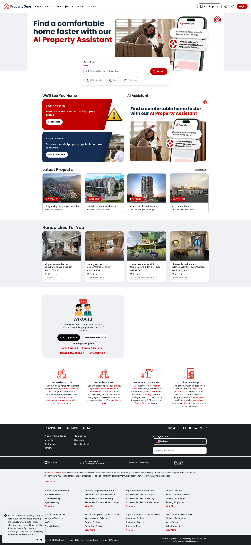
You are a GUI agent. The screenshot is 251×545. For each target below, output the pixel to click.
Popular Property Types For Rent (143, 514)
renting (175, 403)
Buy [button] (37, 6)
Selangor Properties (175, 498)
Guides (182, 400)
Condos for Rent (133, 522)
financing (188, 403)
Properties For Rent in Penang (140, 498)
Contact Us (80, 436)
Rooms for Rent (133, 526)
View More (200, 169)
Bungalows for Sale (94, 526)
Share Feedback (81, 444)
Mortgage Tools (52, 518)
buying (192, 400)
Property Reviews (52, 494)
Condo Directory (143, 403)
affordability (145, 394)
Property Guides (52, 526)
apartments (51, 400)
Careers (48, 448)
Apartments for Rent (135, 518)
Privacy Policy (36, 525)
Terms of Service (75, 540)
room (107, 391)
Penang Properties (175, 502)
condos (54, 397)
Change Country (162, 436)
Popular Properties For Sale (99, 490)
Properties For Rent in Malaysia (140, 494)
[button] (95, 337)
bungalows (63, 400)
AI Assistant (168, 130)
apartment (95, 388)
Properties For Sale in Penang (99, 498)
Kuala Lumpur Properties (178, 494)
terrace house (95, 391)
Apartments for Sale (94, 518)
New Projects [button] (64, 6)
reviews (154, 391)
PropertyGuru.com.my (54, 472)
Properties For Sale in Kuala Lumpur (102, 502)
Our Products (50, 444)
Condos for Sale (93, 522)
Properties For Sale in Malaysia (100, 494)
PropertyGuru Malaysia (56, 490)
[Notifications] (233, 6)
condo (117, 386)
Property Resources (54, 514)
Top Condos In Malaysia (179, 514)
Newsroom (79, 440)
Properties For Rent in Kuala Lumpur (143, 502)
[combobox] (119, 71)
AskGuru (48, 522)
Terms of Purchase (110, 540)
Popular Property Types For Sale (102, 514)
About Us (48, 440)
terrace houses (66, 397)
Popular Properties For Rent (140, 490)
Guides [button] (81, 6)
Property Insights (196, 397)
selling (200, 400)
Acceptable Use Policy (54, 540)
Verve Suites (172, 522)
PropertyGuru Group (55, 436)
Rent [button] (47, 6)
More (91, 6)
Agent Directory (51, 502)
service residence (109, 388)
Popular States (174, 490)
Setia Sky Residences (176, 518)
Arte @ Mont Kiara (174, 526)
